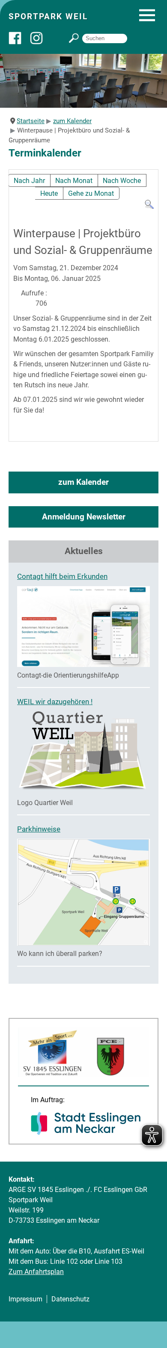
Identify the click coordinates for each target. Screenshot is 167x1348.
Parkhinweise (38, 829)
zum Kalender (83, 482)
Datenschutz (70, 1299)
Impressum (25, 1299)
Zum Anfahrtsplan (36, 1272)
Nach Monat (73, 181)
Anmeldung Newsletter (83, 517)
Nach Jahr (29, 181)
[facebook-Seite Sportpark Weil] (19, 42)
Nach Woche (122, 181)
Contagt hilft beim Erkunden (62, 576)
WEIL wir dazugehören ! (54, 701)
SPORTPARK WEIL (48, 16)
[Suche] (149, 207)
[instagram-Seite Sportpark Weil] (40, 42)
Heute (49, 193)
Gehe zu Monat (91, 193)
